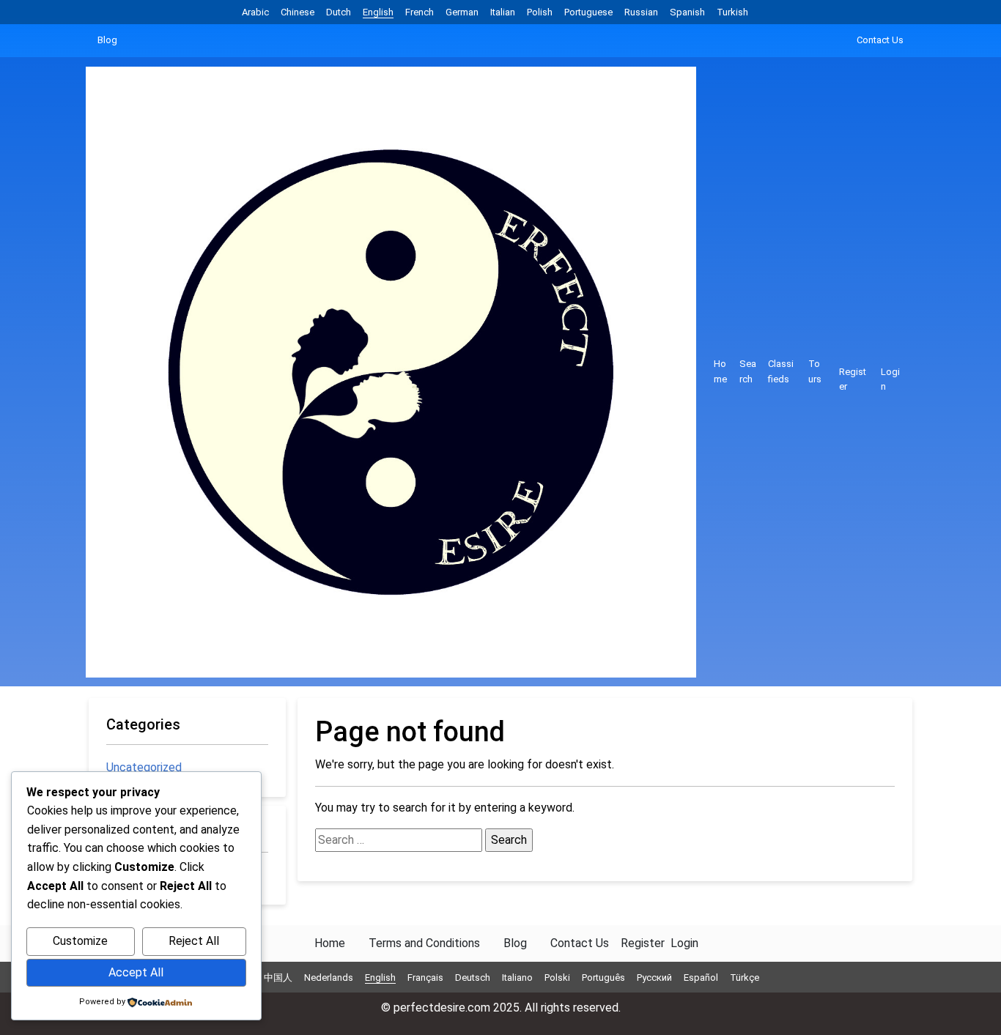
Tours (814, 371)
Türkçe (744, 977)
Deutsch (472, 977)
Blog (107, 39)
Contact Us (880, 39)
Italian (502, 12)
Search (747, 371)
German (462, 12)
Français (425, 977)
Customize (80, 941)
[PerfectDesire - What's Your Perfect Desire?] (397, 372)
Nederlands (328, 977)
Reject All (194, 941)
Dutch (338, 12)
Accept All (135, 972)
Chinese (297, 12)
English (378, 12)
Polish (540, 12)
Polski (557, 977)
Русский (654, 977)
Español (701, 977)
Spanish (687, 12)
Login (890, 379)
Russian (641, 12)
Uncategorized (144, 767)
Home (720, 371)
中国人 (278, 977)
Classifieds (781, 371)
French (419, 12)
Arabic (255, 12)
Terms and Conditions (424, 943)
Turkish (732, 12)
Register (852, 379)
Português (603, 977)
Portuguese (588, 12)
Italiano (517, 977)
